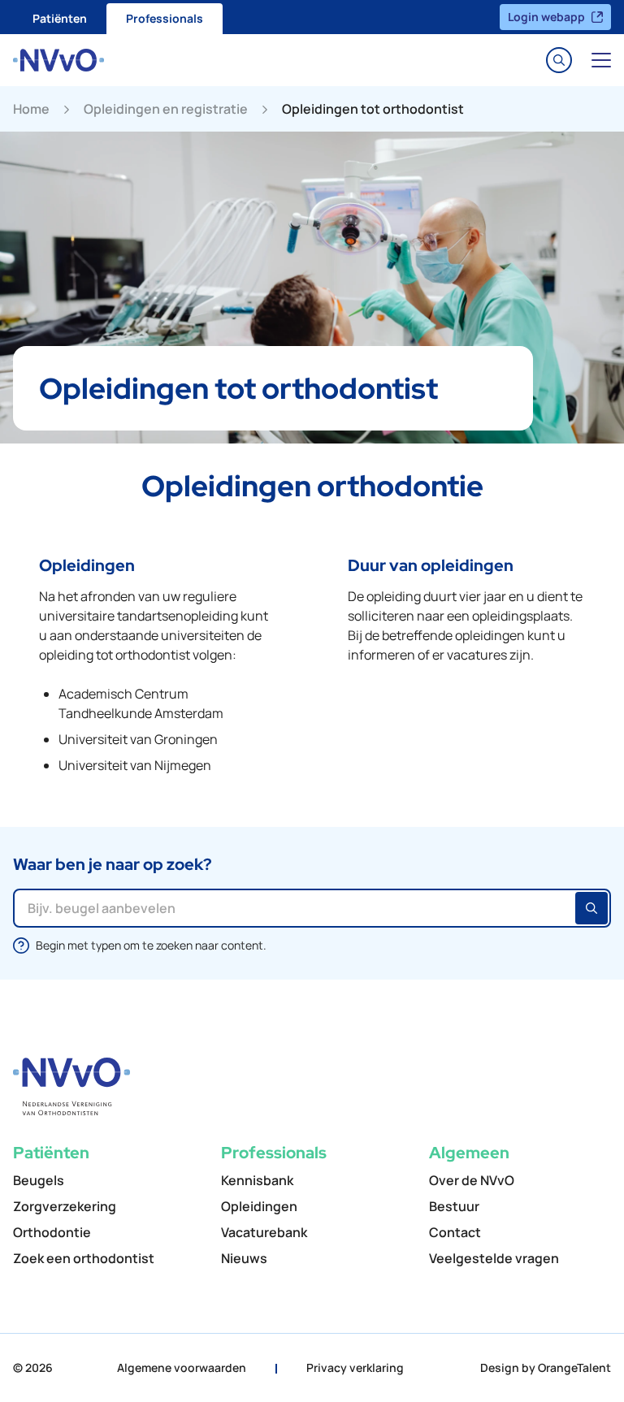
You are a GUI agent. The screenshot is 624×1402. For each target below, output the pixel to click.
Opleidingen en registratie (166, 109)
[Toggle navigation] (601, 60)
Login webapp (546, 16)
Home (31, 109)
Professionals (164, 18)
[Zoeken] (591, 908)
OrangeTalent (574, 1367)
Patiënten (59, 18)
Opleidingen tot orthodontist (373, 109)
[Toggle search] (559, 60)
